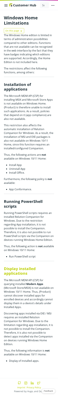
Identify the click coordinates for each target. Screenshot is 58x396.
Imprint (21, 387)
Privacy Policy (34, 387)
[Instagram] (25, 383)
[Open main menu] (52, 5)
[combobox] (44, 5)
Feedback (48, 390)
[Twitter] (38, 383)
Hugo (30, 391)
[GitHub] (19, 383)
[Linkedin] (32, 383)
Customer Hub (24, 5)
